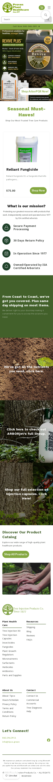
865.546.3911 (9, 737)
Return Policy (9, 716)
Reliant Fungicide (22, 169)
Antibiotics (8, 671)
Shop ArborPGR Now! (35, 91)
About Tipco (8, 695)
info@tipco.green (11, 741)
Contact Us (32, 695)
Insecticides (8, 642)
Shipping (30, 627)
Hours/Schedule (10, 700)
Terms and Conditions (8, 710)
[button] (49, 7)
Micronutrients (10, 658)
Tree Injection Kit (11, 630)
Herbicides (7, 667)
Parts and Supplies (12, 675)
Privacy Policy (9, 704)
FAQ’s (29, 639)
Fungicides (7, 646)
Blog (28, 631)
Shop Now (38, 190)
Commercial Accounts (32, 702)
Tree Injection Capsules (9, 637)
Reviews (30, 635)
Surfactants (8, 662)
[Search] (47, 19)
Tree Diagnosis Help (34, 709)
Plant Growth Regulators (9, 653)
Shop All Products (15, 554)
